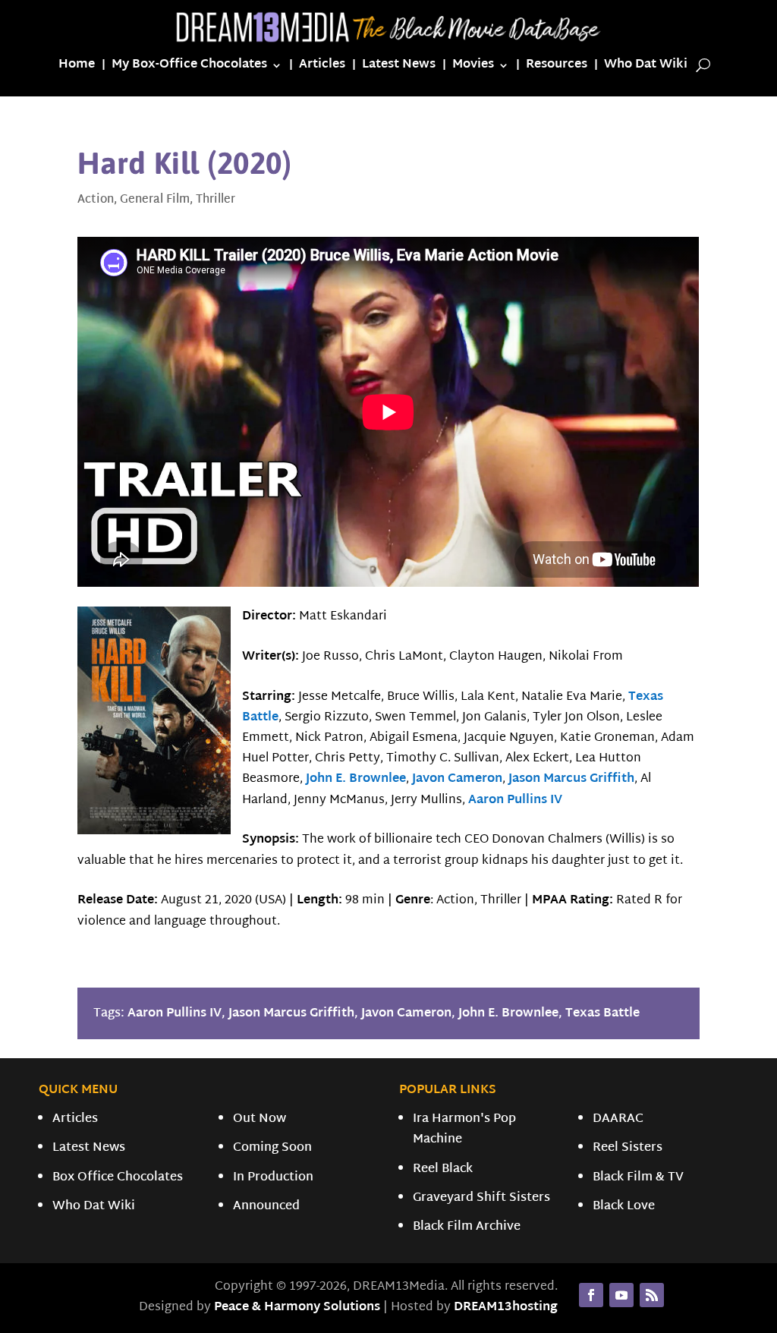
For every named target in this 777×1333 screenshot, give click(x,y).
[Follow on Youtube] (621, 1295)
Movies (473, 68)
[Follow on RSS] (652, 1295)
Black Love (624, 1207)
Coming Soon (272, 1148)
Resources (556, 68)
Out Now (259, 1119)
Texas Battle (602, 1014)
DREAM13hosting (506, 1308)
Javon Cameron (457, 779)
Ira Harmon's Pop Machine (464, 1129)
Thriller (215, 200)
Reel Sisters (627, 1148)
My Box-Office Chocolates (189, 68)
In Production (273, 1178)
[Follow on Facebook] (591, 1295)
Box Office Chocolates (117, 1178)
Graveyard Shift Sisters (481, 1198)
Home (76, 68)
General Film (155, 200)
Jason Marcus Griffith (571, 779)
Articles (322, 68)
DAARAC (618, 1119)
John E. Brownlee (356, 779)
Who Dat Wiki (645, 68)
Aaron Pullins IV (515, 800)
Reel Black (443, 1169)
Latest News (399, 68)
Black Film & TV (638, 1178)
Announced (266, 1207)
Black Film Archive (467, 1227)
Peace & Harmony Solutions (297, 1308)
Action (95, 200)
